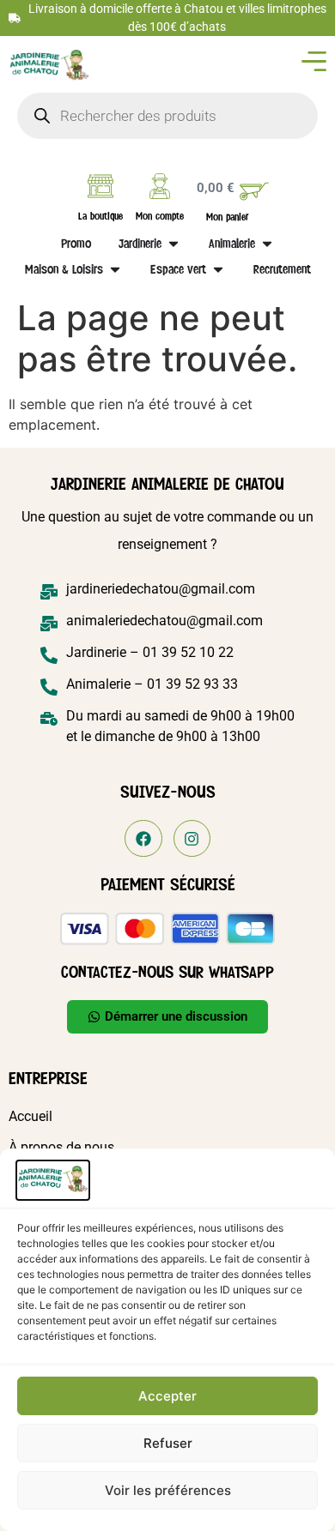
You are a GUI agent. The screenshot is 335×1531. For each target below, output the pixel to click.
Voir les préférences (168, 1490)
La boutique (100, 216)
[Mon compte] (160, 186)
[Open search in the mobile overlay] (168, 116)
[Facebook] (143, 838)
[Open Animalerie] (267, 244)
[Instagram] (192, 838)
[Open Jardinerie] (173, 244)
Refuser (167, 1443)
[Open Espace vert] (218, 269)
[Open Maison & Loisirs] (115, 269)
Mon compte (160, 216)
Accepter (167, 1396)
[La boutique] (100, 186)
